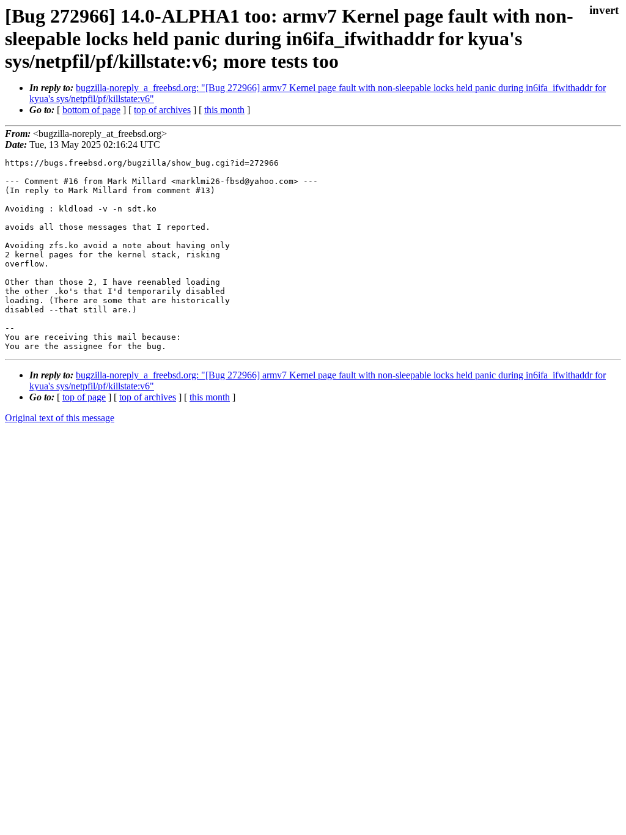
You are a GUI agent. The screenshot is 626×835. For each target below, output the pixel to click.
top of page (84, 397)
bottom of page (91, 110)
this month (224, 110)
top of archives (162, 110)
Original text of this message (59, 418)
